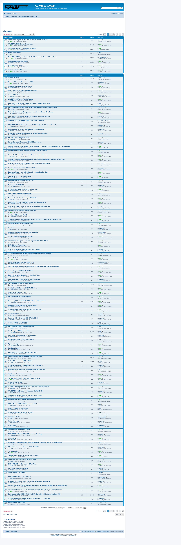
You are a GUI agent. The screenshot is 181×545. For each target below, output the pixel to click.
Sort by (65, 507)
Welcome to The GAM (15, 70)
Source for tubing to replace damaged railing (22, 399)
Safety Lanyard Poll (14, 52)
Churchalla (12, 139)
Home (7, 531)
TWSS (11, 272)
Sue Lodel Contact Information (18, 61)
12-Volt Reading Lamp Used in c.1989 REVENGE (23, 447)
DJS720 (13, 134)
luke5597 (12, 156)
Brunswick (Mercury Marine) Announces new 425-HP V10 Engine (29, 498)
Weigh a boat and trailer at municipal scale (22, 374)
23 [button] (120, 34)
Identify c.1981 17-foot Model (17, 215)
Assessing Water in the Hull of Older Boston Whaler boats (27, 301)
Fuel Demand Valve (14, 314)
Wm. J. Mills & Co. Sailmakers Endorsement (22, 90)
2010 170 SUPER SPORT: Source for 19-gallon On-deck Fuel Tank (29, 116)
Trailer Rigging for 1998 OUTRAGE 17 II (21, 262)
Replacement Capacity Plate (17, 292)
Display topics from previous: (47, 507)
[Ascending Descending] (79, 507)
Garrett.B (12, 238)
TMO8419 (12, 306)
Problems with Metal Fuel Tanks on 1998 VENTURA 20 (25, 365)
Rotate (11, 250)
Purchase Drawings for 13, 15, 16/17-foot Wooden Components (28, 387)
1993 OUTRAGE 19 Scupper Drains (19, 296)
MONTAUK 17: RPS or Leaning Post (19, 176)
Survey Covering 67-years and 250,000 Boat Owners (24, 142)
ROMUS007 (14, 439)
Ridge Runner (102, 57)
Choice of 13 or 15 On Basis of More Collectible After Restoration (29, 481)
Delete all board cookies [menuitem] (103, 531)
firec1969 (12, 143)
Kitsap (11, 122)
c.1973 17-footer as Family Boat (18, 408)
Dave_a (12, 392)
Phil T (11, 418)
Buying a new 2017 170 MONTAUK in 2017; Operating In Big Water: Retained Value (34, 494)
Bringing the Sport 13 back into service (21, 339)
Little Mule (13, 203)
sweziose (13, 289)
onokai (11, 487)
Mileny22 (12, 130)
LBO (11, 401)
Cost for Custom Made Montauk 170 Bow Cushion (24, 249)
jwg (100, 404)
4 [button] (114, 34)
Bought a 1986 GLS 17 (15, 382)
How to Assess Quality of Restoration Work (22, 460)
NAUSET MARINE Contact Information (20, 44)
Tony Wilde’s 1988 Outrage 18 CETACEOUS (22, 335)
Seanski (12, 220)
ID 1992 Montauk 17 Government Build (20, 223)
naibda (11, 353)
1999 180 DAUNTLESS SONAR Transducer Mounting (25, 434)
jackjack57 (12, 311)
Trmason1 (13, 173)
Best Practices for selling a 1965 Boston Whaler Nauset (26, 129)
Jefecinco (101, 78)
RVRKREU (12, 255)
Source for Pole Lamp (15, 258)
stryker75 (12, 182)
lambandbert (13, 87)
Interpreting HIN (13, 438)
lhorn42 (12, 62)
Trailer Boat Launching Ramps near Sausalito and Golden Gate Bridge (31, 112)
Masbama (101, 82)
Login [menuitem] (121, 13)
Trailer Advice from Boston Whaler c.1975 (21, 168)
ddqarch (13, 126)
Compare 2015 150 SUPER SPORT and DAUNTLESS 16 (26, 120)
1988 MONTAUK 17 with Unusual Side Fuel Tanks (24, 279)
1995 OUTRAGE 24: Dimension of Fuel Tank (22, 464)
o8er (11, 229)
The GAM (7, 31)
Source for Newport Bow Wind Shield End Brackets (24, 309)
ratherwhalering (15, 345)
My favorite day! (13, 344)
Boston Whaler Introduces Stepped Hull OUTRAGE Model (26, 369)
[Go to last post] (102, 40)
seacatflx (13, 104)
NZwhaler (13, 358)
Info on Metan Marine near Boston (19, 429)
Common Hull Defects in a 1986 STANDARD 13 (23, 318)
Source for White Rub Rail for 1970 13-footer (22, 305)
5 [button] (116, 34)
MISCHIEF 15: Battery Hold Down (19, 138)
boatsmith (12, 268)
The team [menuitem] (91, 531)
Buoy (11, 366)
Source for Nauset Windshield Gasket (20, 86)
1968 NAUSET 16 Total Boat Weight (19, 477)
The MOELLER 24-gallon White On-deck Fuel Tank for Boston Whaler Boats (32, 57)
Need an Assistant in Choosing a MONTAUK (22, 198)
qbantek (13, 435)
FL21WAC (101, 108)
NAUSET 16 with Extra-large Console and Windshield (25, 391)
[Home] (19, 6)
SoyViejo (12, 444)
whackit (12, 276)
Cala (100, 331)
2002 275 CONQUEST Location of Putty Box (22, 352)
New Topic (7, 34)
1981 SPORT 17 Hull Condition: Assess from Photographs (27, 202)
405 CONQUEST (13, 451)
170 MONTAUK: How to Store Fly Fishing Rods (23, 189)
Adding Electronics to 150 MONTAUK (20, 361)
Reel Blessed (13, 100)
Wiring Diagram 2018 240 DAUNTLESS (20, 271)
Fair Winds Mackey (14, 417)
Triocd (11, 409)
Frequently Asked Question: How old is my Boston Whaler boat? (29, 206)
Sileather (11, 228)
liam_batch (12, 319)
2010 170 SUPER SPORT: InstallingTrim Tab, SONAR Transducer (29, 103)
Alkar (11, 474)
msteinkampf (102, 417)
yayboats (12, 375)
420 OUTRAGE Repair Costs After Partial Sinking (24, 378)
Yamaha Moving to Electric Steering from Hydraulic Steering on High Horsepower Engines (37, 485)
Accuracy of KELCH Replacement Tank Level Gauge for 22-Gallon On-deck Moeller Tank (36, 159)
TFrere (101, 53)
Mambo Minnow (103, 211)
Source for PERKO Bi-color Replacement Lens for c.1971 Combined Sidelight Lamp (35, 219)
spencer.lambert (14, 293)
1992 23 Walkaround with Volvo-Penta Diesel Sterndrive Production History (32, 107)
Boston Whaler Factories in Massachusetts (22, 211)
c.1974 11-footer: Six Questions (18, 322)
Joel (100, 284)
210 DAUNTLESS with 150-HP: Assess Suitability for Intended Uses (29, 253)
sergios (13, 109)
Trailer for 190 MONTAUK (16, 185)
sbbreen (13, 349)
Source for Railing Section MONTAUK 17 (21, 412)
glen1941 (12, 383)
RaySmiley (12, 147)
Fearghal (12, 199)
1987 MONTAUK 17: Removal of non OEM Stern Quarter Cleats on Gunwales (32, 125)
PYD (11, 242)
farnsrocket (102, 232)
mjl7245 (12, 315)
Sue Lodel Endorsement (16, 95)
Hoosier (101, 468)
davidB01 (12, 431)
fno (100, 103)
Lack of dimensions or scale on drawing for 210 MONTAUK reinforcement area (33, 266)
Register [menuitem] (115, 13)
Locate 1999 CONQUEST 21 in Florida (20, 236)
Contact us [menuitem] (84, 531)
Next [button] (123, 34)
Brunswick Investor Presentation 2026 (20, 82)
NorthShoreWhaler (104, 120)
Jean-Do (13, 448)
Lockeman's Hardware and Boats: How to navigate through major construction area (35, 490)
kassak (12, 323)
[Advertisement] (41, 23)
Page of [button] (104, 34)
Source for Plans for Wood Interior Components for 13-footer (28, 155)
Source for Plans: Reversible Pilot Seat (20, 180)
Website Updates (13, 77)
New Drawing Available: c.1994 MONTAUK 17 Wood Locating (27, 150)
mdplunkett (12, 504)
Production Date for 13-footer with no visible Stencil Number (27, 133)
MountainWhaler (15, 263)
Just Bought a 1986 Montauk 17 (18, 331)
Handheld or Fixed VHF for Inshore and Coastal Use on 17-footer (29, 163)
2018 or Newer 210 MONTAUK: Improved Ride (22, 404)
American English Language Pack (59, 535)
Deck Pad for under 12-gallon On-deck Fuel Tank (23, 275)
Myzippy (12, 328)
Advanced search (121, 8)
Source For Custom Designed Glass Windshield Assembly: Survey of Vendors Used (35, 442)
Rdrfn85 (12, 465)
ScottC (11, 495)
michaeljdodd (13, 225)
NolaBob (101, 249)
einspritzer (12, 336)
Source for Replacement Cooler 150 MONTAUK (23, 232)
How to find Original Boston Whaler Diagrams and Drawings (27, 40)
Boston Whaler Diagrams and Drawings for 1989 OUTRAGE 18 (28, 241)
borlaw (11, 396)
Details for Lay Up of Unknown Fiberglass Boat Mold (25, 356)
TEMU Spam (12, 425)
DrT (100, 327)
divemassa (102, 494)
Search (118, 8)
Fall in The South (13, 421)
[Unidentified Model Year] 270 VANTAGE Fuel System (25, 395)
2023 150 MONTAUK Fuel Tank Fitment (20, 283)
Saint (12, 285)
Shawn (11, 207)
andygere (101, 447)
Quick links (9, 13)
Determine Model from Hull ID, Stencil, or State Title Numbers (28, 172)
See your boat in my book (16, 502)
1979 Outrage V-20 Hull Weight (18, 468)
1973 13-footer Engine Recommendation (21, 326)
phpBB (57, 534)
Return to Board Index (10, 514)
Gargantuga (14, 280)
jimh (11, 41)
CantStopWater (13, 414)
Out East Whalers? (14, 348)
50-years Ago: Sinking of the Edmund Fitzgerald (23, 455)
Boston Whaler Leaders (15, 65)
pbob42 (12, 469)
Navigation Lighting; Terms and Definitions (22, 48)
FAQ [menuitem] (15, 13)
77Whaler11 (14, 246)
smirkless (12, 388)
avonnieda (12, 233)
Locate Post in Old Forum (16, 472)
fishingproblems (14, 190)
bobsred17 (12, 96)
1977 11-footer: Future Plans (17, 245)
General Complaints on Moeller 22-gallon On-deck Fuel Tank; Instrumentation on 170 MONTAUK (39, 146)
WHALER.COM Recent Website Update (20, 99)
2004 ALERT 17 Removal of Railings (19, 193)
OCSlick (12, 113)
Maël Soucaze (72, 535)
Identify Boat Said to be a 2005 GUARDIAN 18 (22, 288)
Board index (14, 531)
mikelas (12, 298)
